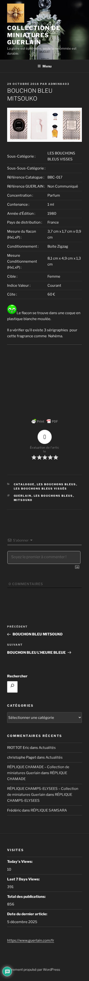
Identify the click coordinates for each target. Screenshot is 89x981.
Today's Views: (20, 861)
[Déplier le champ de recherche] (12, 687)
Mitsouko (23, 500)
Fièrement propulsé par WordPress (33, 969)
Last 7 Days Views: (23, 879)
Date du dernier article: (27, 914)
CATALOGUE (24, 484)
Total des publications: (26, 896)
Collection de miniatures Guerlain (34, 35)
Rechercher (17, 676)
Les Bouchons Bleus (53, 495)
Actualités (47, 748)
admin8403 (58, 84)
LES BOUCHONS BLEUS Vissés (40, 488)
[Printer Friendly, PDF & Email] (44, 421)
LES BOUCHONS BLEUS (56, 484)
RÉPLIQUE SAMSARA (49, 810)
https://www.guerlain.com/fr (30, 940)
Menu (47, 66)
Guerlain (23, 495)
